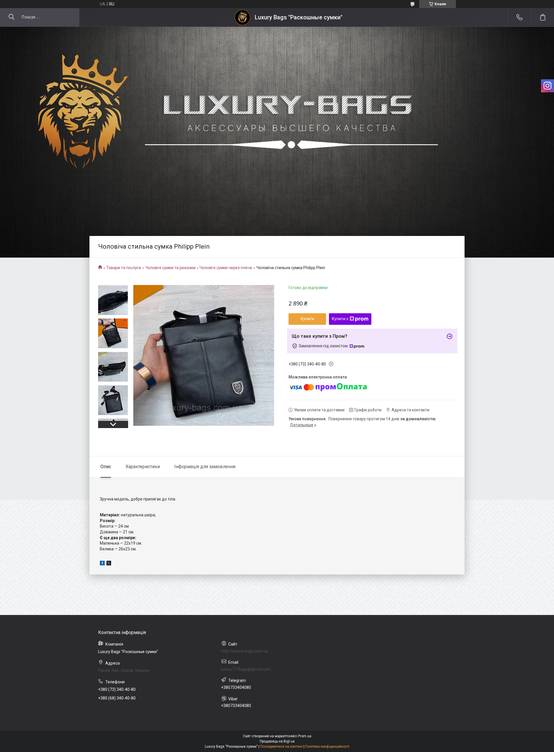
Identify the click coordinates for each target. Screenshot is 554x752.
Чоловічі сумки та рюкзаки (170, 267)
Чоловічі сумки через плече (226, 267)
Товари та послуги (123, 267)
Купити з (340, 318)
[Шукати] (11, 17)
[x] (108, 564)
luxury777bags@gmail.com (246, 669)
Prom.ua (304, 736)
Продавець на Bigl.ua (277, 741)
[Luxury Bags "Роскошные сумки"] (242, 17)
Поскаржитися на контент (281, 747)
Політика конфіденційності (327, 747)
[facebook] (102, 564)
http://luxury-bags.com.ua (244, 651)
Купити (307, 318)
